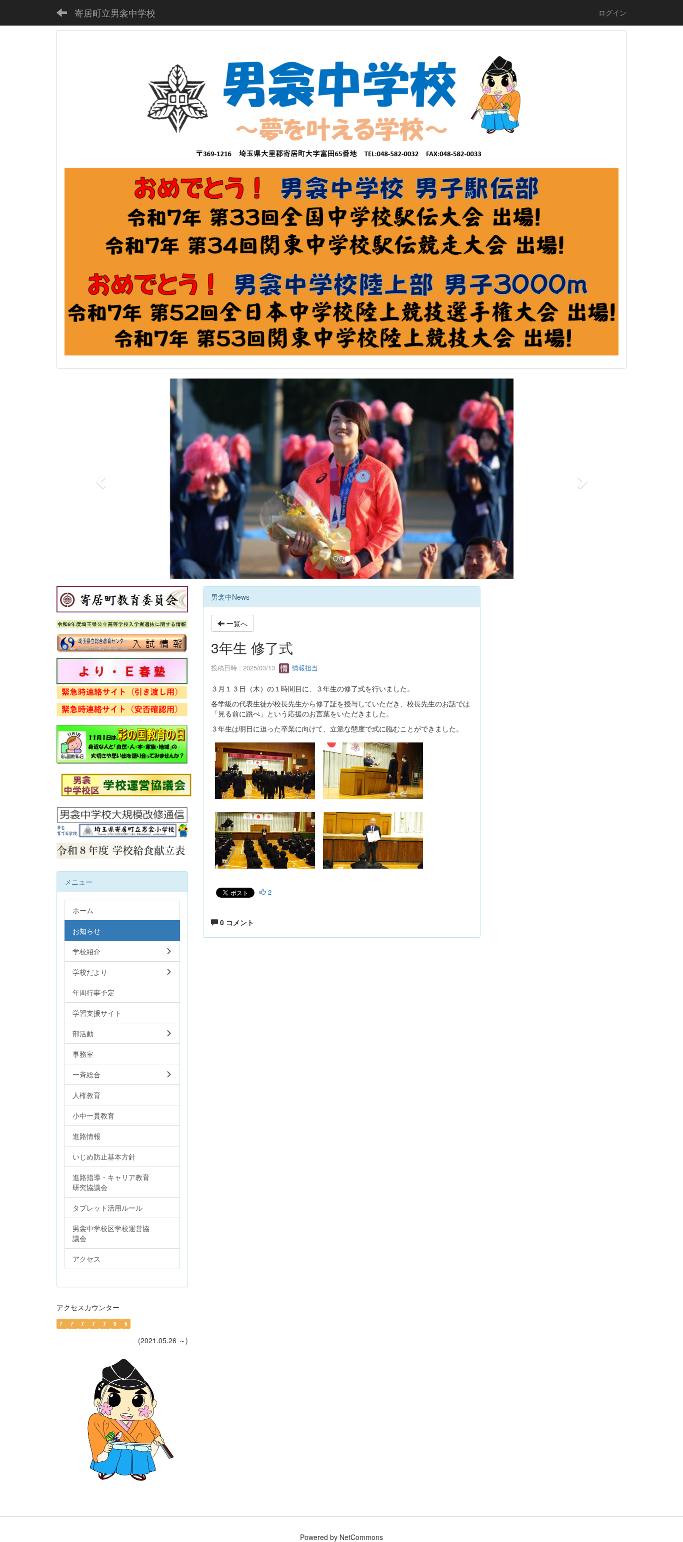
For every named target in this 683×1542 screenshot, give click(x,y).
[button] (99, 478)
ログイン (612, 13)
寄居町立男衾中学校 (115, 12)
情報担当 (304, 667)
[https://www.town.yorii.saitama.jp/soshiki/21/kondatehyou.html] (122, 850)
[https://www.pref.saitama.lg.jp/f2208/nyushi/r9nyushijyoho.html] (122, 623)
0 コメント (236, 922)
